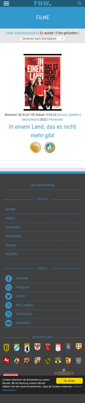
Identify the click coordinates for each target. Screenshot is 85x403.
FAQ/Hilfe (11, 254)
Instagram (22, 287)
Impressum (12, 227)
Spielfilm (73, 115)
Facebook (22, 278)
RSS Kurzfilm (24, 314)
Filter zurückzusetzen (21, 33)
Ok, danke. (69, 380)
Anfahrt (10, 218)
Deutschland (30, 119)
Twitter (20, 296)
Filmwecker (56, 119)
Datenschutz (13, 236)
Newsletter (23, 323)
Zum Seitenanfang (42, 185)
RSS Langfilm (24, 305)
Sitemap (10, 245)
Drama (62, 115)
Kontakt (10, 209)
